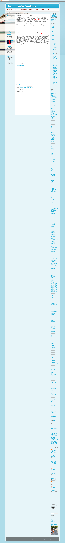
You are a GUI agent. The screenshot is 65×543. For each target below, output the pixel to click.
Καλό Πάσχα (53, 490)
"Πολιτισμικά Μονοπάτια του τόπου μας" (53, 107)
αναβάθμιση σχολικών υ (53, 133)
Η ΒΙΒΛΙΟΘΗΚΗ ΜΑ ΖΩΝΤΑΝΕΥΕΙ (54, 259)
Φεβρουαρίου (55, 54)
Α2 (7, 15)
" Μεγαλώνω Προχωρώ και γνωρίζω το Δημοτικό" (54, 92)
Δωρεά (52, 192)
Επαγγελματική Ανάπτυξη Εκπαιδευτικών (53, 227)
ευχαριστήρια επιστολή (53, 254)
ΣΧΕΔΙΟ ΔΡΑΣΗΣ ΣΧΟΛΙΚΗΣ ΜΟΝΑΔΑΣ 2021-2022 (53, 372)
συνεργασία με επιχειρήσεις (53, 353)
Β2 (7, 18)
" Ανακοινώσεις (53, 90)
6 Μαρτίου (52, 119)
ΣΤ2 (51, 335)
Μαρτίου (54, 53)
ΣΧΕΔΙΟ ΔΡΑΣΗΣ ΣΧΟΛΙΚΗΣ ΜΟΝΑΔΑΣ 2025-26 (54, 382)
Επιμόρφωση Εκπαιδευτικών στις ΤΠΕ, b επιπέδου (54, 435)
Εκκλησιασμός (53, 211)
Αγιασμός (52, 128)
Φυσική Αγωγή (53, 405)
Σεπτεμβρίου (55, 47)
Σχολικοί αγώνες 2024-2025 (53, 389)
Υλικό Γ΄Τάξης (53, 401)
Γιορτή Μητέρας (53, 163)
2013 (53, 42)
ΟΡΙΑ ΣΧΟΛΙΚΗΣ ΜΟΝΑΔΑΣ (53, 277)
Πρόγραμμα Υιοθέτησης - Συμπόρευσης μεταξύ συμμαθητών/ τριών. (54, 314)
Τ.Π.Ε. (52, 392)
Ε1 (7, 24)
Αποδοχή (52, 139)
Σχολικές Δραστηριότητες (53, 384)
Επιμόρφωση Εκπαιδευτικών (53, 234)
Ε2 (7, 25)
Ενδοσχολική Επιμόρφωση (53, 217)
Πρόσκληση (53, 322)
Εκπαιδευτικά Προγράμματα (53, 213)
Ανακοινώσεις (53, 134)
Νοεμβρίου (54, 44)
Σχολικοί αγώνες (53, 387)
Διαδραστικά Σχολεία (54, 433)
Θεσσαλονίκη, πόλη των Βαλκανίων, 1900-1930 (55, 68)
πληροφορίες (53, 303)
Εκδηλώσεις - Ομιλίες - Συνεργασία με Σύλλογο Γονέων (54, 209)
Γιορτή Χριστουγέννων (53, 166)
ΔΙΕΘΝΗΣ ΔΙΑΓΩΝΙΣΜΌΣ (53, 189)
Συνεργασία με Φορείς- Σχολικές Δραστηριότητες (27, 87)
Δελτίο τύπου (53, 174)
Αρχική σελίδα (9, 9)
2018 (53, 35)
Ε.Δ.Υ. (52, 196)
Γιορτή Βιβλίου (53, 161)
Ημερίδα (52, 264)
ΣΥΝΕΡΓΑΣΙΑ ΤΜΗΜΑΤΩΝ (53, 369)
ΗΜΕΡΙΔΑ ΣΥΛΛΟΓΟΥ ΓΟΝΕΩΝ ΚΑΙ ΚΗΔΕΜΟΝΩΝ (55, 82)
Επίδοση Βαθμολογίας (53, 229)
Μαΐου (54, 50)
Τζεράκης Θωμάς (53, 441)
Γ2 (7, 20)
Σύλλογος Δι (53, 342)
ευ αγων (52, 246)
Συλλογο (52, 337)
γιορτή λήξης (53, 162)
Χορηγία (52, 407)
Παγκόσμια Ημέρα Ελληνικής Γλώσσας (54, 284)
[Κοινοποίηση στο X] (29, 86)
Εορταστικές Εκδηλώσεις (53, 225)
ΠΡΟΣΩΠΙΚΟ (53, 325)
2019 (53, 34)
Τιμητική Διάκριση (53, 395)
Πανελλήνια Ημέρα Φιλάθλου (54, 297)
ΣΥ (51, 336)
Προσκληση (53, 321)
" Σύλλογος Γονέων (54, 97)
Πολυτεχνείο (53, 305)
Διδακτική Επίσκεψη (54, 187)
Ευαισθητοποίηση (54, 247)
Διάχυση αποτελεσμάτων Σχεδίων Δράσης (53, 183)
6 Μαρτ (52, 118)
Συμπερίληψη (53, 347)
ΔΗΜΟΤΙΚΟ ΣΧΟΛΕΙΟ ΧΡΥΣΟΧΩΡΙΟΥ (53, 461)
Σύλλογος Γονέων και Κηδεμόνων (54, 340)
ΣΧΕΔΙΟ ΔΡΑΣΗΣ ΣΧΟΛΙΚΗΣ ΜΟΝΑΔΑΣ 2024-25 (54, 379)
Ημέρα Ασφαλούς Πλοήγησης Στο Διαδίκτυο (53, 261)
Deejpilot (44, 539)
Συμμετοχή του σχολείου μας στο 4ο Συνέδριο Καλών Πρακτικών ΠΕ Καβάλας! (54, 455)
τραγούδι (52, 396)
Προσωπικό (53, 326)
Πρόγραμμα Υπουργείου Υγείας (54, 317)
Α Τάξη (52, 123)
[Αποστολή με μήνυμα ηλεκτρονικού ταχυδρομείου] (27, 86)
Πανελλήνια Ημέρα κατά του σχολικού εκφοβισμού (54, 295)
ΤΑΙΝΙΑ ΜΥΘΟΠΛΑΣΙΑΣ (53, 394)
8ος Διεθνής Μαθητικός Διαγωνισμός (53, 122)
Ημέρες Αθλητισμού (54, 263)
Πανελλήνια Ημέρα (54, 292)
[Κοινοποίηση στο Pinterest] (31, 86)
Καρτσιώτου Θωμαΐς (54, 437)
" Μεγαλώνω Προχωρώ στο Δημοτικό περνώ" (53, 95)
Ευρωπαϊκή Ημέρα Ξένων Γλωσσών (54, 249)
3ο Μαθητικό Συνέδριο (53, 117)
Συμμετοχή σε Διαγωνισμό (53, 346)
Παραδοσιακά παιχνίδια (53, 300)
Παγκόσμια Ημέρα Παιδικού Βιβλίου (54, 286)
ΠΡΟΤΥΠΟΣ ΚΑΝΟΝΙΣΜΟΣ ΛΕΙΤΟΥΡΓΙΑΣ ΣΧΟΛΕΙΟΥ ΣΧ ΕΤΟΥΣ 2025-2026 (10, 33)
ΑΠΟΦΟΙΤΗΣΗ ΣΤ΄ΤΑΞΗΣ (53, 141)
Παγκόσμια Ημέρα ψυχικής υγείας (54, 290)
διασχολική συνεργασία (53, 181)
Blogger (50, 539)
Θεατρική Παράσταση (54, 265)
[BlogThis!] (28, 86)
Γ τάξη (52, 154)
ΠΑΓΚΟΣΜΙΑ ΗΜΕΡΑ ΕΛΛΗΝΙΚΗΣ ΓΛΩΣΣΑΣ (54, 281)
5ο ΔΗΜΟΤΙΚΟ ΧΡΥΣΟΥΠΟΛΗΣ (53, 470)
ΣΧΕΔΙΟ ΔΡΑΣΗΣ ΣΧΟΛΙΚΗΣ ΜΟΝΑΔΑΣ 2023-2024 (53, 375)
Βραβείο (52, 153)
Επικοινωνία (42, 9)
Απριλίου (54, 52)
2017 (53, 36)
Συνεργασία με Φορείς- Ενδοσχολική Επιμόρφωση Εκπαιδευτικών (54, 363)
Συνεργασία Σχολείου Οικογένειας (54, 351)
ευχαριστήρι (53, 252)
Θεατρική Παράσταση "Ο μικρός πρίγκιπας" (55, 77)
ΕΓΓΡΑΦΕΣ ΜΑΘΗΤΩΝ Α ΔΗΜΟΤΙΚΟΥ (53, 202)
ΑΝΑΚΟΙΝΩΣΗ (53, 135)
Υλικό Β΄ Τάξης (53, 400)
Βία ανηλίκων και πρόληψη (53, 148)
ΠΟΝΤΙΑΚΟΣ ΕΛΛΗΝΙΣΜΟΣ (53, 308)
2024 (53, 27)
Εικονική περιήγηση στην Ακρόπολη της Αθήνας (55, 64)
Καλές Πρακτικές (53, 269)
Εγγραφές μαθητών (54, 199)
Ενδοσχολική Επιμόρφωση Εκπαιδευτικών (53, 220)
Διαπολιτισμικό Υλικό (54, 179)
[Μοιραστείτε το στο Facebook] (30, 86)
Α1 (7, 14)
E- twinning (52, 412)
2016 (53, 38)
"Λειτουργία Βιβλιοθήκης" (53, 101)
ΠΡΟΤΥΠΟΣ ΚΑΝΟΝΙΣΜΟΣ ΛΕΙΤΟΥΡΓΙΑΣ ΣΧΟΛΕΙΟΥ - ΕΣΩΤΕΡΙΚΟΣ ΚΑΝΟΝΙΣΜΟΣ (53, 329)
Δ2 (51, 171)
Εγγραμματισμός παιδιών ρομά (55, 71)
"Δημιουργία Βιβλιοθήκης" (53, 99)
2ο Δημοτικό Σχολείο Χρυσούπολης (22, 6)
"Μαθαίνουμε (53, 102)
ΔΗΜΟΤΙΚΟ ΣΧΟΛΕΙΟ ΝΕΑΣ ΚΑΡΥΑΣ (53, 483)
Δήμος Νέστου (53, 175)
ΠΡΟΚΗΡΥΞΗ (53, 319)
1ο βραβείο (52, 112)
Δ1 (7, 21)
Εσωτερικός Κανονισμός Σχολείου (54, 242)
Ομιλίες (52, 275)
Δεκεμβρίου (55, 43)
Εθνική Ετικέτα (53, 206)
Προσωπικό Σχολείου (23, 9)
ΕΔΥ (51, 203)
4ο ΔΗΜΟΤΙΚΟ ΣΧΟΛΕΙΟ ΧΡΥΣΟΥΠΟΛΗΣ (53, 478)
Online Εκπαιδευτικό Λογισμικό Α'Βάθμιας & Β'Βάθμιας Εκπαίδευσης (54, 429)
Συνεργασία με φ (53, 357)
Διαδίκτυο (52, 176)
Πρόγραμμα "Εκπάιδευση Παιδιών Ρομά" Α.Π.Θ (54, 439)
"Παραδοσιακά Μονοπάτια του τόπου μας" (53, 105)
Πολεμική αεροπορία (54, 304)
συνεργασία (53, 349)
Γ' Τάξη (52, 155)
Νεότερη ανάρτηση (20, 116)
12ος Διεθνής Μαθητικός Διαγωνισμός (53, 110)
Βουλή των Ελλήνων (54, 152)
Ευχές (52, 257)
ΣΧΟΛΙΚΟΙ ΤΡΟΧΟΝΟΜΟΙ (53, 391)
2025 (53, 26)
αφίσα (52, 142)
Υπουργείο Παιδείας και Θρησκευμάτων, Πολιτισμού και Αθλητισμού (54, 443)
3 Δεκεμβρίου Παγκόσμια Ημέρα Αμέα (54, 114)
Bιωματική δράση (53, 411)
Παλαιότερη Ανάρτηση (44, 116)
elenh (26, 84)
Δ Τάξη (52, 169)
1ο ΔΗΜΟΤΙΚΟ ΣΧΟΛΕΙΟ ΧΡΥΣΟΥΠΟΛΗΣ (53, 451)
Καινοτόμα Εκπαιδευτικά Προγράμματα (53, 268)
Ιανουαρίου (55, 85)
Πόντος (52, 310)
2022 (53, 30)
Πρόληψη (52, 320)
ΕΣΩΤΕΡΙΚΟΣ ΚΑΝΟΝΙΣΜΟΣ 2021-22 (54, 236)
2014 (53, 40)
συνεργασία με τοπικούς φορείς (53, 355)
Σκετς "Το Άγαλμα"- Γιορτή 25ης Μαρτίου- (10, 56)
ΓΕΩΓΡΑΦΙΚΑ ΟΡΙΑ (49, 9)
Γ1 (7, 19)
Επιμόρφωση (53, 232)
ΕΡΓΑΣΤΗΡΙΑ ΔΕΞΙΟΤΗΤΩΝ (33, 9)
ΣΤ (7, 26)
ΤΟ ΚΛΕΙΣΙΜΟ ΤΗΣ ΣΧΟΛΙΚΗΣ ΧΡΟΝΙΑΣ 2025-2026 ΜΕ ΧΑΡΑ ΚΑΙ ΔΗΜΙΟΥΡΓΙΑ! (54, 464)
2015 (53, 39)
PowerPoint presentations (21, 84)
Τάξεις (52, 520)
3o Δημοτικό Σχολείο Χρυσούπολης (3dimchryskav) (53, 488)
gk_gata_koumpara (20, 65)
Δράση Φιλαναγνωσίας (53, 191)
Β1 (51, 145)
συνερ (52, 348)
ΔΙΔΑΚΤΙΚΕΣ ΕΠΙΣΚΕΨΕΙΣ (53, 185)
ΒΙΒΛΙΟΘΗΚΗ (53, 149)
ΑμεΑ (52, 131)
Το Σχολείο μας (16, 9)
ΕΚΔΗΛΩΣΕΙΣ (53, 207)
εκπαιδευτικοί (53, 214)
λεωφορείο (52, 274)
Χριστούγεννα (53, 410)
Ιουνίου (54, 49)
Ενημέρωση (53, 223)
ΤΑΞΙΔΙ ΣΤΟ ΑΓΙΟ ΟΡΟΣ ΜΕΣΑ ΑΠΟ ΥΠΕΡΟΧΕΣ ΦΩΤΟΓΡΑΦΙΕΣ (55, 58)
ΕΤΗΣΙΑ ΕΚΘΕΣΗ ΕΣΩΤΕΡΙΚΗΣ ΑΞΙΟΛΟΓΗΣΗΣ (53, 244)
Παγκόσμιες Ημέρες (54, 291)
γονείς (52, 168)
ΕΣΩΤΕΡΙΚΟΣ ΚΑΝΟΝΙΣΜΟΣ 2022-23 (54, 239)
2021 (53, 31)
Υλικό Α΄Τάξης (53, 399)
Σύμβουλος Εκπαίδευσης (53, 344)
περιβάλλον (53, 302)
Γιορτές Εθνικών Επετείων (53, 160)
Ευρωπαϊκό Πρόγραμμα (53, 251)
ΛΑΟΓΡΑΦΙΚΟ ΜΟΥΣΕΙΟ (53, 272)
